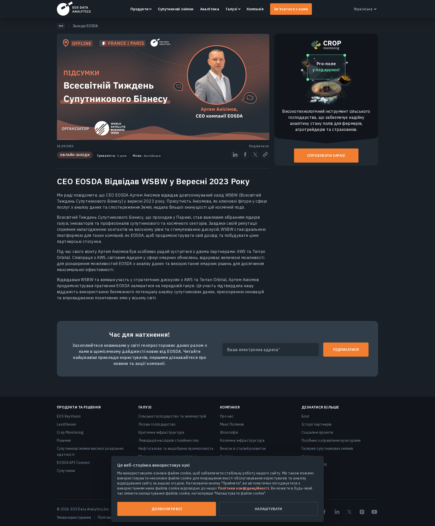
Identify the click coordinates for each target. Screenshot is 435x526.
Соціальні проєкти (317, 432)
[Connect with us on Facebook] (324, 512)
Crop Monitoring (70, 432)
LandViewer (67, 424)
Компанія (255, 9)
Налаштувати (268, 509)
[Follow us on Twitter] (349, 512)
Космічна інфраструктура (242, 440)
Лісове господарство (157, 424)
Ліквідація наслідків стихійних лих (168, 440)
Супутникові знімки (175, 9)
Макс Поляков (232, 424)
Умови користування (74, 517)
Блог (306, 416)
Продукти (139, 9)
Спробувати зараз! (326, 155)
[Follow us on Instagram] (362, 512)
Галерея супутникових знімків (327, 448)
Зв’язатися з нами (291, 9)
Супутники (66, 470)
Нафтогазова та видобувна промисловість (175, 448)
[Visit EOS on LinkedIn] (337, 512)
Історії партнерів (317, 424)
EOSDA (74, 9)
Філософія (229, 432)
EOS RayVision (69, 416)
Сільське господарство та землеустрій (172, 416)
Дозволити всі (167, 509)
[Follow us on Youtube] (374, 512)
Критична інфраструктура (161, 432)
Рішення (64, 440)
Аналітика (210, 9)
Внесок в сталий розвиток (243, 448)
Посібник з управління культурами (331, 440)
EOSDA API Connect (73, 462)
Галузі (231, 9)
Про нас (227, 416)
